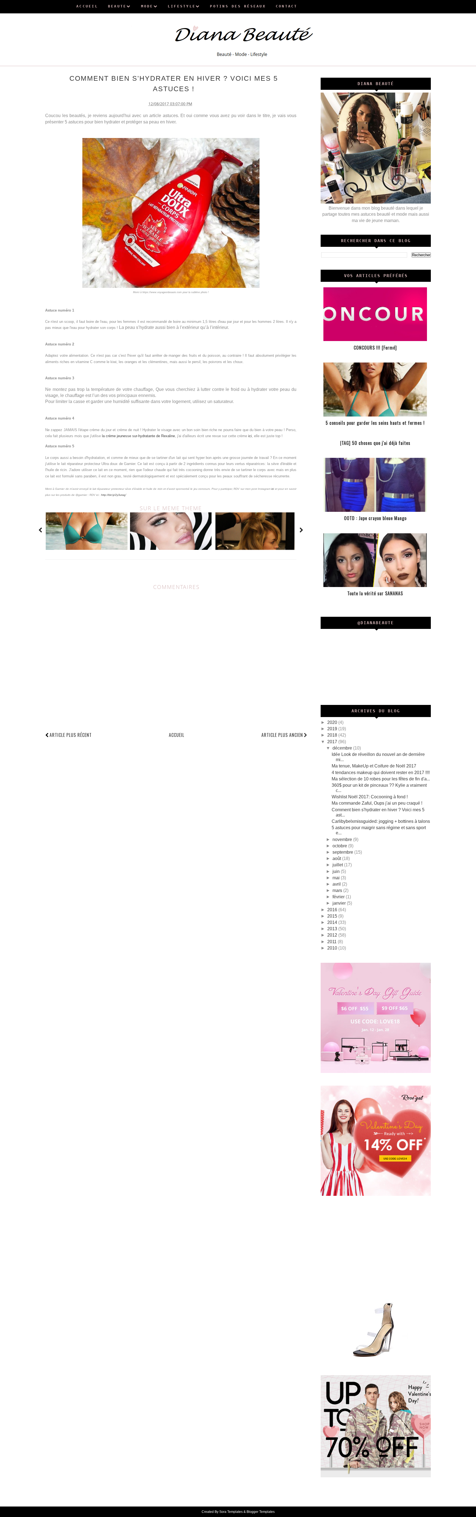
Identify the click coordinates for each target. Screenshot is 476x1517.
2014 (332, 922)
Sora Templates (231, 1512)
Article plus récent (71, 735)
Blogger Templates (261, 1512)
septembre (343, 852)
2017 (332, 741)
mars (337, 890)
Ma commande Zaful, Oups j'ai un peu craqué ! (377, 803)
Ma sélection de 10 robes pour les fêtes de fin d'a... (381, 779)
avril (337, 884)
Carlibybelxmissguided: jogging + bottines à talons (381, 821)
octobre (340, 845)
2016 (332, 909)
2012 (332, 935)
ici (250, 436)
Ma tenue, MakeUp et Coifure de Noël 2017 (374, 766)
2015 (332, 916)
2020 (332, 722)
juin (336, 871)
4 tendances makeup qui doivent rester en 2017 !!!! (381, 772)
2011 (332, 941)
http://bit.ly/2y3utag (113, 494)
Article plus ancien (282, 735)
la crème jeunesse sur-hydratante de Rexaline (138, 436)
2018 (332, 735)
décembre (342, 748)
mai (336, 877)
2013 (332, 928)
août (337, 858)
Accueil (176, 735)
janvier (339, 903)
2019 (332, 728)
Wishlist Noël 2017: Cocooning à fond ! (370, 796)
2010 (332, 948)
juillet (338, 864)
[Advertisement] (376, 1247)
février (339, 896)
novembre (342, 839)
